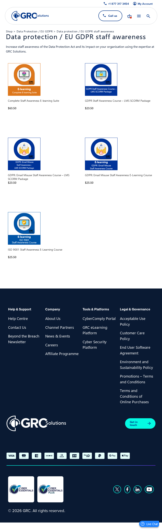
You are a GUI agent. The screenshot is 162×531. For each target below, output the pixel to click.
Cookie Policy (109, 526)
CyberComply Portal (99, 318)
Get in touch (134, 423)
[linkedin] (137, 489)
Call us (112, 16)
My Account (145, 4)
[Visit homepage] (30, 16)
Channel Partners (59, 327)
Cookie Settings (138, 526)
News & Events (57, 335)
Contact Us (17, 327)
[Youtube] (149, 489)
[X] (117, 489)
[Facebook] (127, 489)
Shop (9, 31)
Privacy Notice (82, 526)
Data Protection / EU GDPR (35, 31)
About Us (52, 318)
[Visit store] (129, 15)
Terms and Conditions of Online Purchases (134, 396)
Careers (51, 344)
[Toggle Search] (148, 15)
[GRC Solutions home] (36, 423)
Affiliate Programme (62, 353)
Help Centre (18, 318)
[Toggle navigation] (138, 15)
